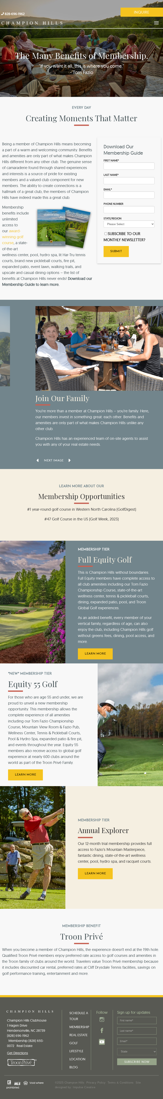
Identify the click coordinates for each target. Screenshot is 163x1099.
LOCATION (77, 1059)
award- (15, 230)
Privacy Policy (96, 1082)
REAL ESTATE (78, 1035)
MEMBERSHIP (79, 1027)
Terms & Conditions (121, 1082)
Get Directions (17, 1053)
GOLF (73, 1043)
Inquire (141, 12)
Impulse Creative (84, 1087)
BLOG (73, 1067)
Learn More (95, 653)
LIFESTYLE (76, 1051)
